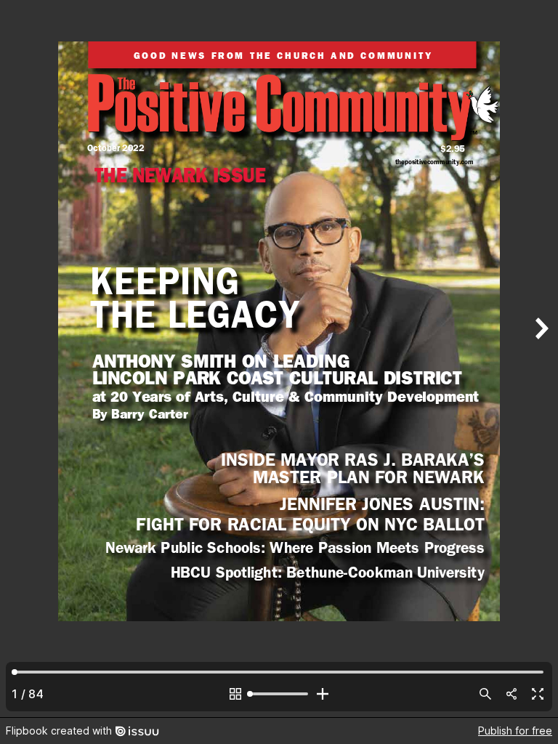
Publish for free (515, 730)
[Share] (511, 693)
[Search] (485, 693)
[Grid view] (235, 693)
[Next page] (540, 358)
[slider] (279, 694)
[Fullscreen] (537, 693)
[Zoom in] (322, 693)
